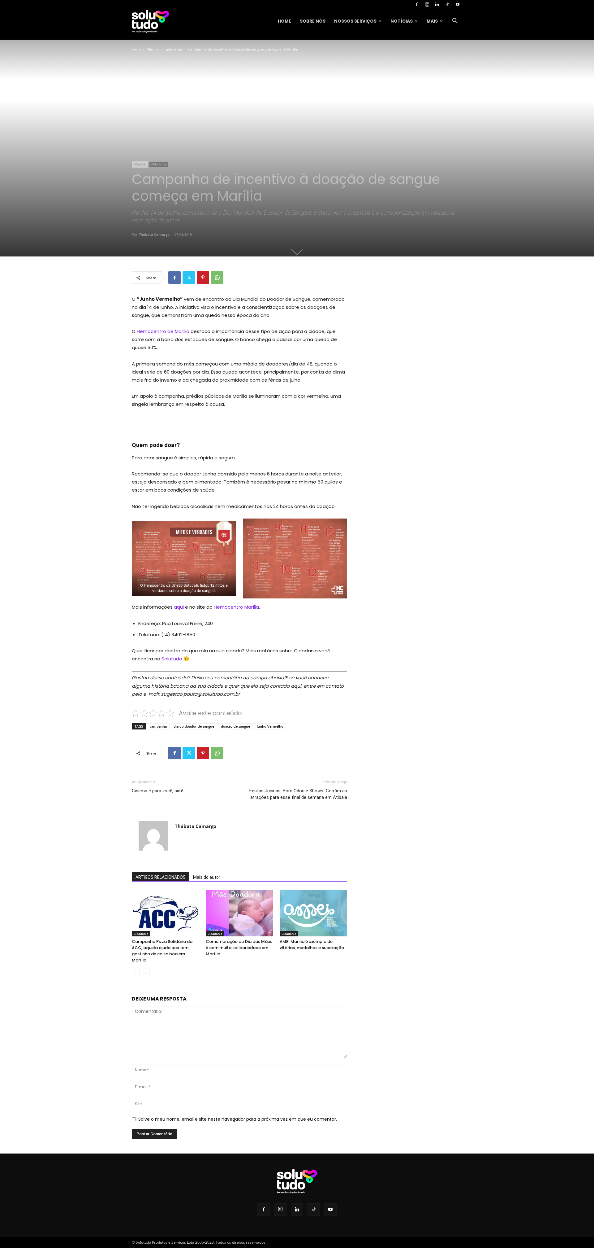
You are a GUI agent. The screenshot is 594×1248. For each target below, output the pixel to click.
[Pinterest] (203, 277)
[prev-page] (136, 972)
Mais (432, 21)
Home (284, 21)
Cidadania (173, 49)
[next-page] (145, 972)
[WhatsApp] (217, 277)
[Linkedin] (437, 4)
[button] (454, 21)
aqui (179, 607)
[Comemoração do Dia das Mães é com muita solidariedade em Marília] (239, 913)
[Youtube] (457, 4)
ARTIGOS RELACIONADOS (161, 877)
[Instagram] (427, 4)
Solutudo (171, 658)
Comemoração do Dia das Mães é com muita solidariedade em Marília (239, 948)
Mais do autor (206, 877)
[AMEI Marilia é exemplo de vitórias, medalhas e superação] (313, 913)
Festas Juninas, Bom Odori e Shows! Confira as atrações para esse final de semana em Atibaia (298, 794)
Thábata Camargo (154, 234)
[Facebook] (416, 4)
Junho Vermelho (270, 726)
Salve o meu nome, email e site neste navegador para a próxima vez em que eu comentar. (237, 1119)
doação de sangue (235, 726)
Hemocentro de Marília (163, 331)
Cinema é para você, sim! (157, 791)
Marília (153, 49)
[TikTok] (447, 4)
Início (136, 49)
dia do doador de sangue (194, 726)
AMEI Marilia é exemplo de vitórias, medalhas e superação (312, 945)
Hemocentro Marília (236, 607)
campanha (158, 726)
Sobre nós (312, 21)
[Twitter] (189, 277)
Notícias (401, 21)
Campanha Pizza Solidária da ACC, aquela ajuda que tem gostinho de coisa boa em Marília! (162, 951)
